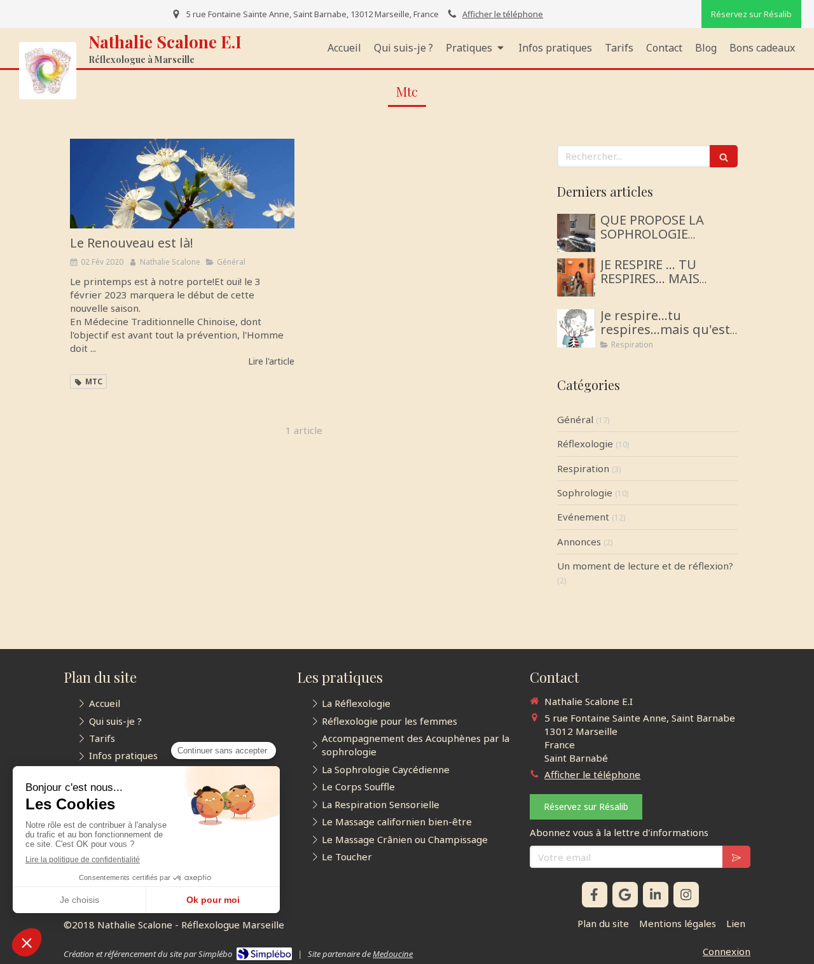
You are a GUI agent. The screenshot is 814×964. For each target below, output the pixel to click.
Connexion (726, 951)
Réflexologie (585, 443)
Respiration (583, 468)
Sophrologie (584, 492)
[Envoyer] (736, 857)
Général (575, 419)
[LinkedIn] (655, 894)
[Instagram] (686, 894)
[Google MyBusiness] (625, 894)
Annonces (579, 541)
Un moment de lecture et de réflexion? (645, 565)
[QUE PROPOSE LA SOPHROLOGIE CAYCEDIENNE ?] (576, 233)
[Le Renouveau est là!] (182, 183)
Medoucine (393, 954)
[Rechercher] (724, 156)
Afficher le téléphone (502, 14)
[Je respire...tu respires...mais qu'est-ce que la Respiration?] (576, 328)
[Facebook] (594, 894)
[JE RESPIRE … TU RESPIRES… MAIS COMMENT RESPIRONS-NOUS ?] (576, 277)
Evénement (583, 516)
